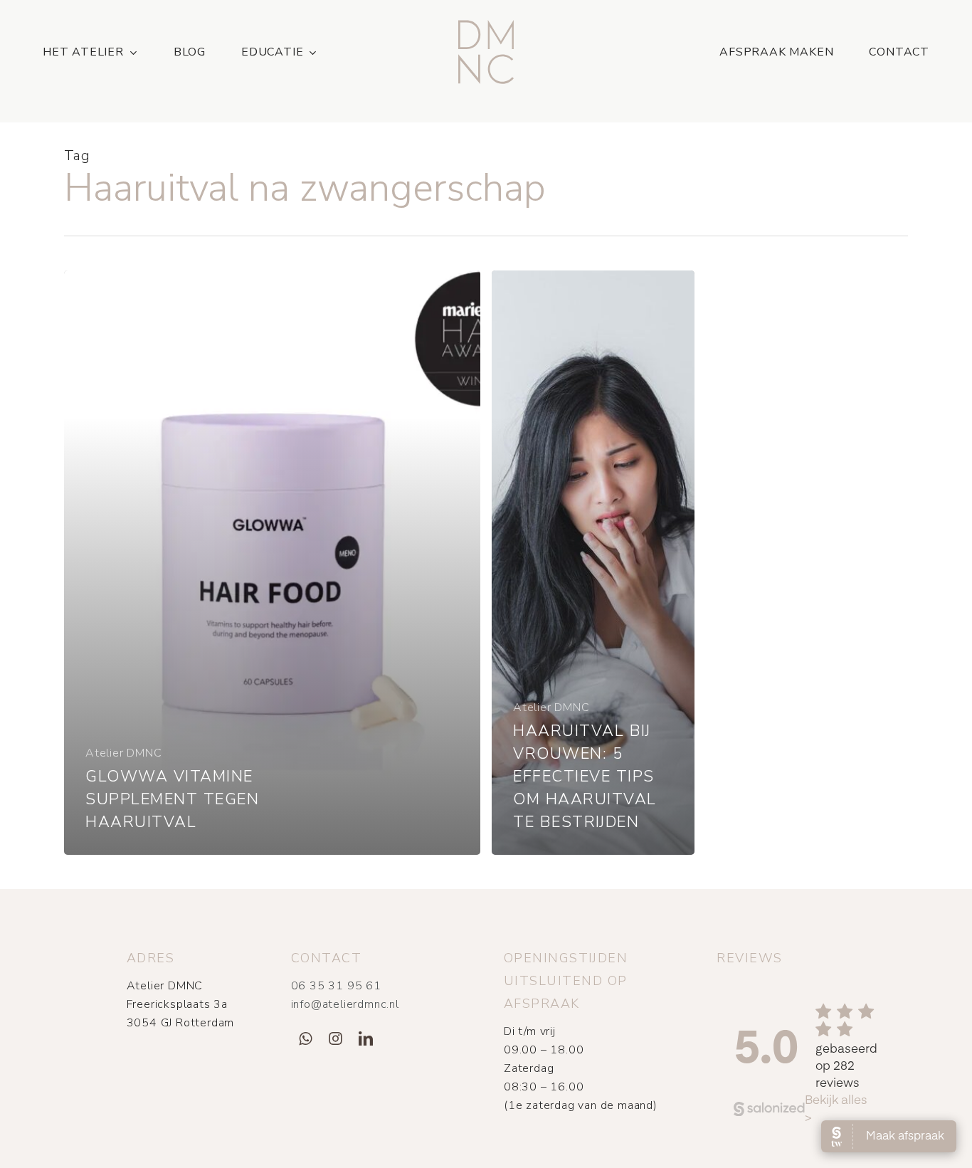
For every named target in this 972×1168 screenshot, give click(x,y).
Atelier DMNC (123, 753)
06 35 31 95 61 (336, 986)
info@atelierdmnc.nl (345, 1004)
